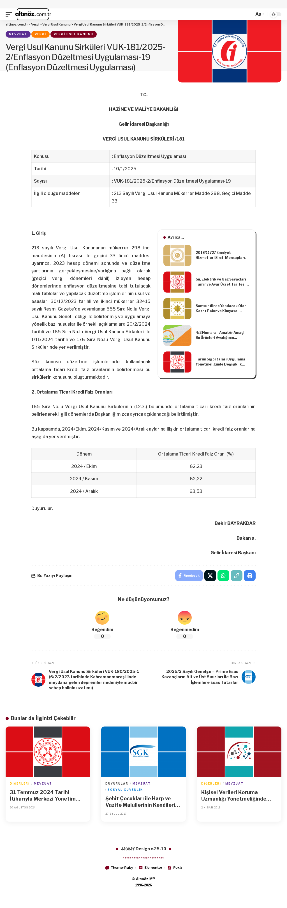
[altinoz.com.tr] (33, 14)
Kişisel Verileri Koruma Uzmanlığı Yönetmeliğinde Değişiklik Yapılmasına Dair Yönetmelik (235, 795)
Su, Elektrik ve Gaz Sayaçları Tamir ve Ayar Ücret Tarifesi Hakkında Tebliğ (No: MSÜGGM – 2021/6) (222, 282)
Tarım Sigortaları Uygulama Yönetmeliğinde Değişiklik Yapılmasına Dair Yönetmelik (221, 362)
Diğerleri (20, 783)
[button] (10, 14)
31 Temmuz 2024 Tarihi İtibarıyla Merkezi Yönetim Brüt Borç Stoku (43, 795)
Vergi (40, 34)
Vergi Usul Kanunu (73, 34)
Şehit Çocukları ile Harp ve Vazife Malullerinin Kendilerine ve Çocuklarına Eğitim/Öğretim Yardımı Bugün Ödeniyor (143, 802)
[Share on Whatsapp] (223, 575)
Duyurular (116, 783)
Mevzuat (18, 34)
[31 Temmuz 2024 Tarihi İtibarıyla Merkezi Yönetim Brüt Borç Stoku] (48, 752)
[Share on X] (210, 575)
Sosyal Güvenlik (125, 789)
